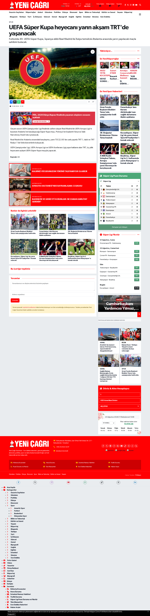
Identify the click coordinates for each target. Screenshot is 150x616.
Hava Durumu (50, 462)
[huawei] (130, 450)
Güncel (47, 17)
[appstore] (109, 450)
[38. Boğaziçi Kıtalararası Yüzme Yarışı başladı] (81, 222)
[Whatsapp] (132, 446)
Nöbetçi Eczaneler (19, 462)
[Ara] (140, 5)
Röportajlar (31, 12)
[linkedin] (135, 482)
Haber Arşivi (115, 466)
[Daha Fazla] (22, 102)
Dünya (65, 12)
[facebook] (18, 482)
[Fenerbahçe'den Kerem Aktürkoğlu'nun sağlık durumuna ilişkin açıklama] (52, 222)
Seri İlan (10, 571)
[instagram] (51, 482)
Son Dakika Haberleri (85, 466)
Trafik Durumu (115, 462)
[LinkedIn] (117, 446)
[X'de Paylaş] (15, 102)
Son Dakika (105, 17)
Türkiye (22, 17)
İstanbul (86, 17)
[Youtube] (121, 446)
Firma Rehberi (12, 568)
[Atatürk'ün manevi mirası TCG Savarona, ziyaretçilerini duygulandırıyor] (108, 334)
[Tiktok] (125, 446)
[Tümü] (138, 51)
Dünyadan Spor (20, 516)
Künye (9, 581)
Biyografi (63, 17)
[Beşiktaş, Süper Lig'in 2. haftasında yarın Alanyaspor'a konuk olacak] (81, 247)
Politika (57, 12)
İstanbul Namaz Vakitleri (86, 462)
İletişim (10, 584)
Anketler (10, 578)
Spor (81, 12)
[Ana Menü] (140, 14)
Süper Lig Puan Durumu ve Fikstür (23, 599)
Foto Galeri (12, 560)
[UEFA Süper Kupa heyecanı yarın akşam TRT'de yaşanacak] (52, 73)
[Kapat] (148, 611)
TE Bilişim (138, 475)
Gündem (48, 12)
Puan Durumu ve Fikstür (20, 466)
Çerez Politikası (129, 612)
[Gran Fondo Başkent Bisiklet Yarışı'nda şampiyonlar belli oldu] (24, 222)
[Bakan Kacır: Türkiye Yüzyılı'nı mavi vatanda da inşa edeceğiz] (130, 334)
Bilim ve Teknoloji (92, 12)
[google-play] (120, 450)
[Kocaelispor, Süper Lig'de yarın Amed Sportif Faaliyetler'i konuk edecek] (24, 247)
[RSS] (136, 446)
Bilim (124, 342)
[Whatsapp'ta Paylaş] (19, 102)
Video (9, 563)
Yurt (29, 17)
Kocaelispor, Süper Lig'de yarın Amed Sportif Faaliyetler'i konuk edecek (23, 258)
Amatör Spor (19, 508)
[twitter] (35, 482)
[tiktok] (102, 482)
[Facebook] (103, 446)
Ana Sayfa (11, 487)
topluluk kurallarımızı (29, 307)
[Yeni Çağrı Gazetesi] (29, 5)
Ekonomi (73, 12)
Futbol (17, 511)
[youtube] (68, 482)
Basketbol (18, 513)
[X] (106, 446)
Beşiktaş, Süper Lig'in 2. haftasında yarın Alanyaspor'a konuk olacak (79, 258)
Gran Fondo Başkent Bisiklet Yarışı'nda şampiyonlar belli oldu (130, 373)
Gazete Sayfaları (16, 12)
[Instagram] (114, 446)
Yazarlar (10, 566)
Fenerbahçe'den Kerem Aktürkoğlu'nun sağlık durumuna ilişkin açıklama (51, 233)
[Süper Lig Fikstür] (138, 235)
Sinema (95, 17)
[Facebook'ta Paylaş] (11, 102)
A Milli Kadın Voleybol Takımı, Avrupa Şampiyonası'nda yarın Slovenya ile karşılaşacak (51, 258)
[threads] (118, 482)
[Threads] (129, 446)
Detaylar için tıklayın (119, 227)
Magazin (14, 17)
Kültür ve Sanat (108, 12)
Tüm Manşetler (51, 466)
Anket (40, 12)
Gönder (15, 300)
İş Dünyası (37, 17)
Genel (54, 17)
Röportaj (128, 12)
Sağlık (71, 17)
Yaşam (120, 12)
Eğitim (78, 17)
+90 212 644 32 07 (62, 447)
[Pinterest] (110, 446)
